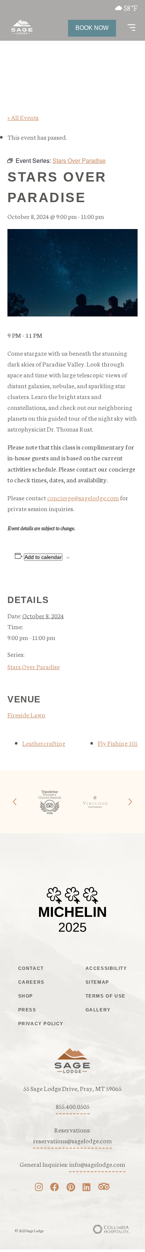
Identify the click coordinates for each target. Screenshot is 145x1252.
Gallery (98, 1010)
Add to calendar (43, 557)
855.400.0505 (73, 1105)
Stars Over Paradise (33, 666)
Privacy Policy (41, 1023)
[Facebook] (54, 1188)
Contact (31, 968)
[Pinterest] (71, 1188)
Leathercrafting (43, 742)
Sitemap (97, 982)
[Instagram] (38, 1188)
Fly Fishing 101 (118, 742)
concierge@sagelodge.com (83, 497)
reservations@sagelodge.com (72, 1140)
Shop (25, 996)
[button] (131, 28)
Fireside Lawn (26, 714)
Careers (31, 982)
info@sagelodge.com (97, 1163)
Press (27, 1010)
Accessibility (106, 968)
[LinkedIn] (86, 1188)
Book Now (92, 28)
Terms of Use (106, 996)
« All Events (23, 116)
